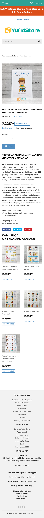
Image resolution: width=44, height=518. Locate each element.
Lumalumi (17, 116)
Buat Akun (22, 409)
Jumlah (5, 134)
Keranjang (37, 3)
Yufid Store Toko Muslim (23, 514)
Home (4, 49)
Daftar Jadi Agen (22, 438)
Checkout (22, 415)
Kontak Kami (22, 406)
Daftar (26, 19)
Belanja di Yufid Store (22, 412)
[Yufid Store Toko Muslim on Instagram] (23, 507)
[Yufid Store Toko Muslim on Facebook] (19, 507)
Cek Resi (22, 418)
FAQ (22, 444)
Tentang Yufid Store (22, 429)
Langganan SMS (22, 447)
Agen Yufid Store (22, 441)
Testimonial (22, 432)
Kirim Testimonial (22, 403)
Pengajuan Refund (22, 420)
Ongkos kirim (7, 128)
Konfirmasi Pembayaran (22, 400)
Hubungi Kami (22, 435)
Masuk (19, 19)
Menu (7, 3)
